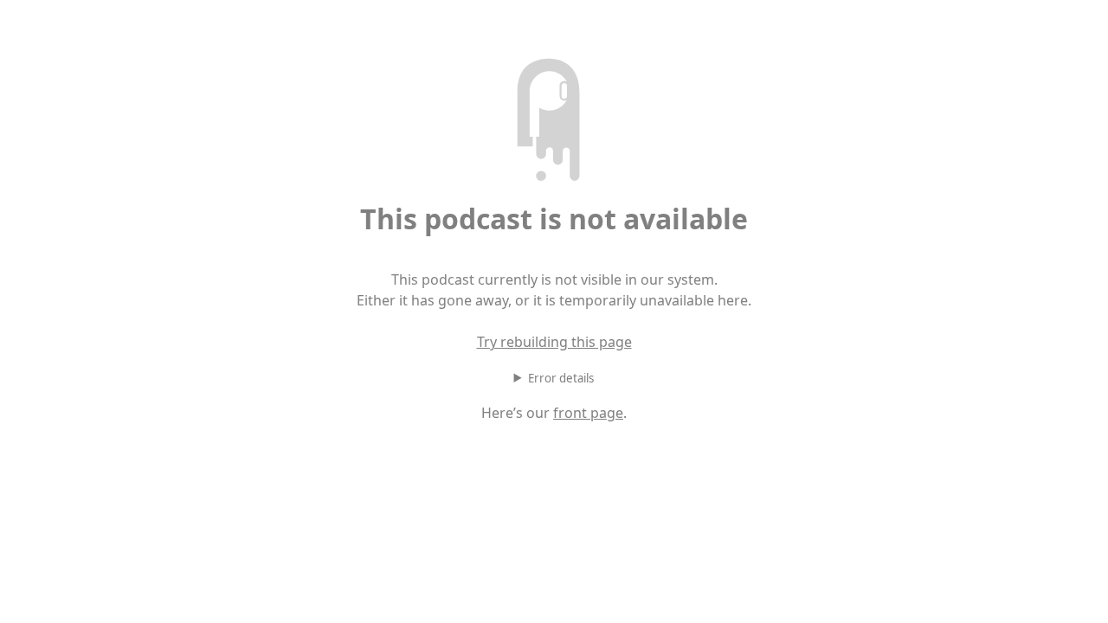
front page (588, 412)
